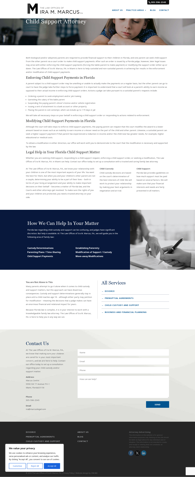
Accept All (52, 466)
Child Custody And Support (43, 441)
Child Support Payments (40, 256)
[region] (34, 458)
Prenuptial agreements (119, 298)
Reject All (35, 466)
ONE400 (94, 473)
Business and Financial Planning (126, 312)
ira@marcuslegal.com (36, 409)
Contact (164, 10)
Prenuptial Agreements (40, 436)
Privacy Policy (68, 473)
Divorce (110, 291)
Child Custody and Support (122, 305)
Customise (17, 466)
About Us (117, 10)
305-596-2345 (158, 2)
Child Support (143, 168)
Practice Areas (135, 10)
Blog (153, 10)
